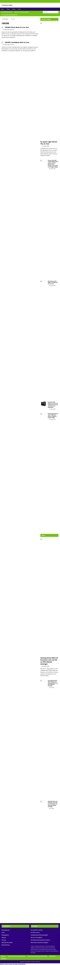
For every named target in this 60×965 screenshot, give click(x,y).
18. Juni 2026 (51, 687)
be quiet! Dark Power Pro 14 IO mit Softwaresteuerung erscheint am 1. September (53, 404)
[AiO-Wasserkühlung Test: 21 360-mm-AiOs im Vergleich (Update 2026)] (43, 472)
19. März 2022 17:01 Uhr (8, 44)
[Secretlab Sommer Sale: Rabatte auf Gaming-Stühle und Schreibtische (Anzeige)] (43, 738)
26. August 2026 (45, 666)
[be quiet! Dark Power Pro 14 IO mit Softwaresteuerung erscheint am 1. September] (43, 403)
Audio (3, 932)
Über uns (3, 956)
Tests (2, 9)
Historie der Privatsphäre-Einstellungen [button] (37, 956)
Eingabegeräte (5, 935)
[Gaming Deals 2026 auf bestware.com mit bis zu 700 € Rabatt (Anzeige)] (49, 597)
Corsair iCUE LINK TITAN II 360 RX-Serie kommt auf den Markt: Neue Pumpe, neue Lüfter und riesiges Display (53, 164)
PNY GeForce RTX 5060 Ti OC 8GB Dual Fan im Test (53, 282)
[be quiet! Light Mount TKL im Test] (49, 81)
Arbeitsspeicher (6, 930)
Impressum (3, 958)
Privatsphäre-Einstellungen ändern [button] (16, 956)
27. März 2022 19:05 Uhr (8, 29)
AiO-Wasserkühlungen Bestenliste (9, 14)
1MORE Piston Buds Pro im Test (17, 27)
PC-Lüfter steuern (35, 932)
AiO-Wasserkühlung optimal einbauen (40, 940)
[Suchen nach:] (50, 12)
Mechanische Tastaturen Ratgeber (39, 942)
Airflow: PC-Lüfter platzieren (21, 12)
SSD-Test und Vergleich (36, 937)
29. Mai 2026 (51, 808)
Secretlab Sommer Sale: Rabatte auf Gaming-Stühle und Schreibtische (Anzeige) (53, 683)
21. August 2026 (52, 409)
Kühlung (4, 940)
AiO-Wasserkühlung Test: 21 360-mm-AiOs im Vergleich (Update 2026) (53, 415)
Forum (19, 9)
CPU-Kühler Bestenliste (6, 12)
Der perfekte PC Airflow (37, 930)
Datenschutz (52, 956)
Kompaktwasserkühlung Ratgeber (39, 935)
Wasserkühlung (6, 945)
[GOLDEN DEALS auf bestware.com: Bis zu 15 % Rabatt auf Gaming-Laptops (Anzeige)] (43, 859)
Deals (43, 535)
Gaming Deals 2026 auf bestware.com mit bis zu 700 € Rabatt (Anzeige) (49, 661)
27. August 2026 (45, 146)
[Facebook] (58, 1)
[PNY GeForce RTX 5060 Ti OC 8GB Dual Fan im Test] (43, 339)
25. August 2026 (52, 168)
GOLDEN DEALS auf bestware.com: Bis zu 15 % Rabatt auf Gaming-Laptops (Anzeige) (52, 804)
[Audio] (2, 27)
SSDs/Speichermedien (7, 942)
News (8, 9)
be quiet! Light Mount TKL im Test (48, 143)
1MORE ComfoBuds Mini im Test (17, 42)
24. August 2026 (52, 285)
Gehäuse (4, 937)
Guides (13, 9)
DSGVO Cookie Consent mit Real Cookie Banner (13, 964)
